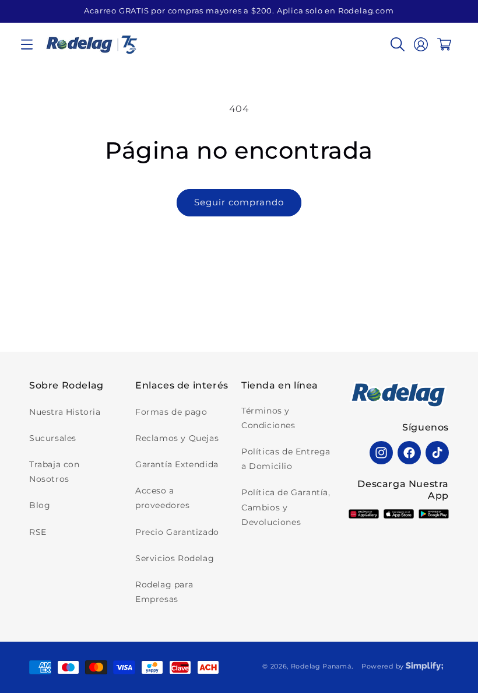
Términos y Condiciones (268, 417)
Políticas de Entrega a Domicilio (286, 458)
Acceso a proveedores (162, 497)
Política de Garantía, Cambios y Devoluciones (286, 507)
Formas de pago (171, 412)
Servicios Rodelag (174, 558)
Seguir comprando (239, 202)
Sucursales (52, 438)
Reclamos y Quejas (177, 438)
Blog (39, 505)
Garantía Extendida (177, 464)
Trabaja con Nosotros (54, 471)
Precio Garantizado (177, 532)
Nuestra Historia (65, 412)
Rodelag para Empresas (164, 591)
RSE (38, 532)
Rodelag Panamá (321, 666)
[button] (27, 44)
